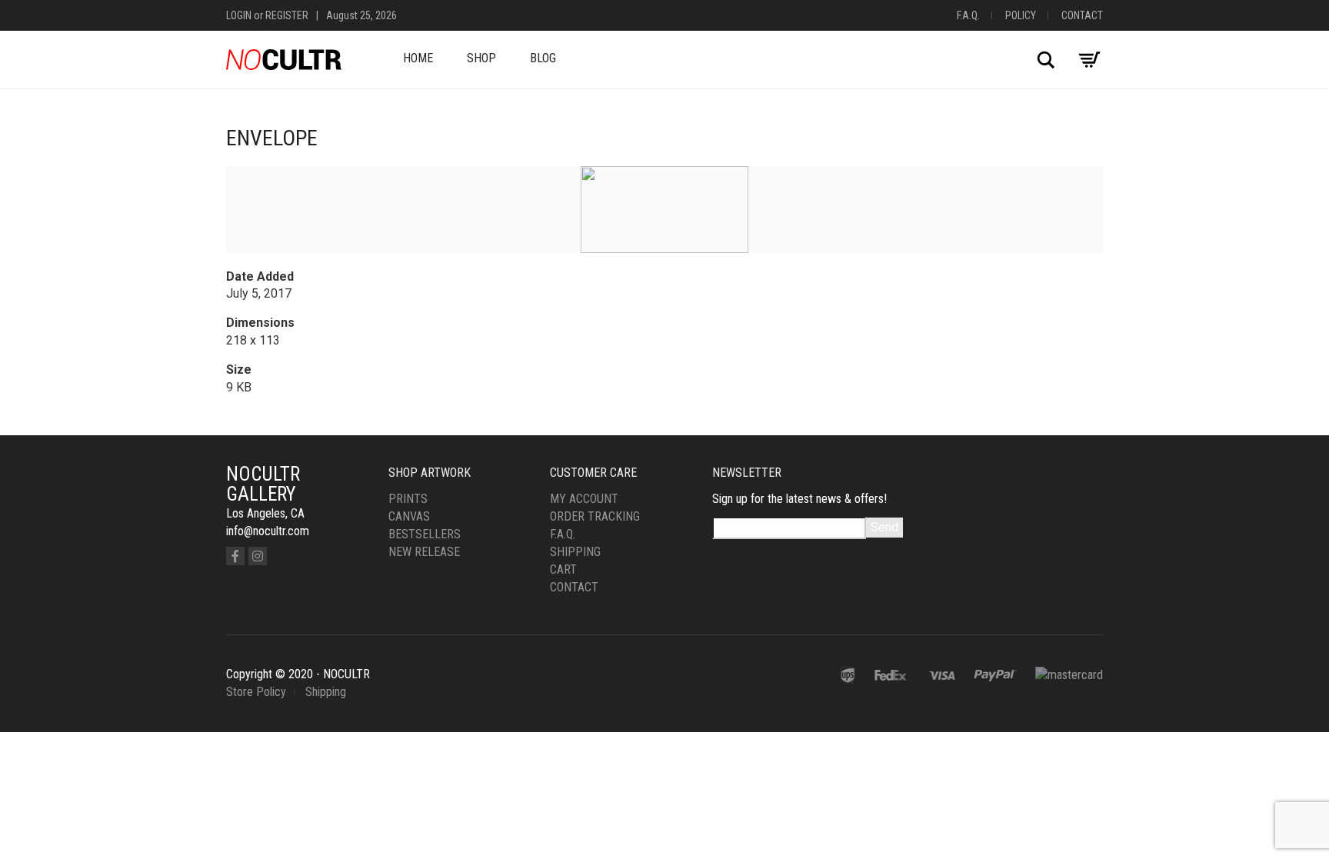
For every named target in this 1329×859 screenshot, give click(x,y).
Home (418, 58)
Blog (543, 58)
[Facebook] (235, 556)
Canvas (409, 516)
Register (286, 15)
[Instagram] (257, 556)
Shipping (575, 551)
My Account (584, 498)
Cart (563, 569)
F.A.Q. (968, 15)
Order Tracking (595, 516)
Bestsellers (424, 534)
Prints (408, 498)
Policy (1020, 15)
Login (238, 15)
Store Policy (256, 691)
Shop (481, 58)
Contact (1082, 15)
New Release (424, 551)
